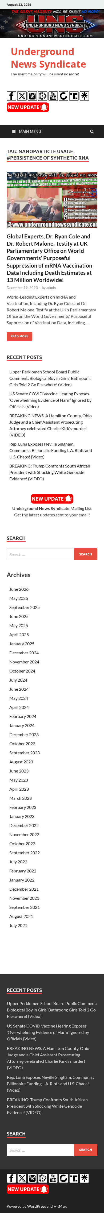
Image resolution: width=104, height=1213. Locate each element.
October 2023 (22, 743)
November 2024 (24, 661)
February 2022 (22, 870)
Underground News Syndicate (48, 58)
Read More (17, 335)
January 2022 (21, 879)
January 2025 (21, 643)
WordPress (36, 1206)
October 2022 (22, 843)
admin (51, 287)
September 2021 (24, 907)
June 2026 (19, 589)
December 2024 (24, 652)
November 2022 (24, 834)
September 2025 (24, 607)
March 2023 (20, 798)
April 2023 (19, 788)
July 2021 (18, 925)
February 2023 (22, 807)
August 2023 (21, 761)
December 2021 (24, 888)
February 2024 (22, 716)
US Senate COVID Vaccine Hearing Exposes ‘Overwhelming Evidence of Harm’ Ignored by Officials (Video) (50, 400)
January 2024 (21, 725)
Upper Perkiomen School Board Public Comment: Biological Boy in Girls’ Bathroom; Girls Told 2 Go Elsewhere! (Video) (50, 378)
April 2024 (19, 707)
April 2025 (19, 634)
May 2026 (18, 598)
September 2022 (24, 852)
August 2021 (21, 916)
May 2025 (18, 625)
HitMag (60, 1206)
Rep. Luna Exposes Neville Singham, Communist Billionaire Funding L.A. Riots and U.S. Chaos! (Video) (50, 450)
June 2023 (19, 770)
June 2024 (19, 689)
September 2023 (24, 752)
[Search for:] (52, 554)
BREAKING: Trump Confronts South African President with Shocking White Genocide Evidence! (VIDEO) (49, 472)
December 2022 (24, 825)
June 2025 (19, 616)
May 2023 (18, 779)
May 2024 (18, 698)
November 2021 (24, 898)
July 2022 (18, 861)
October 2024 (22, 670)
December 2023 (24, 734)
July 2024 (18, 679)
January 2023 (21, 816)
